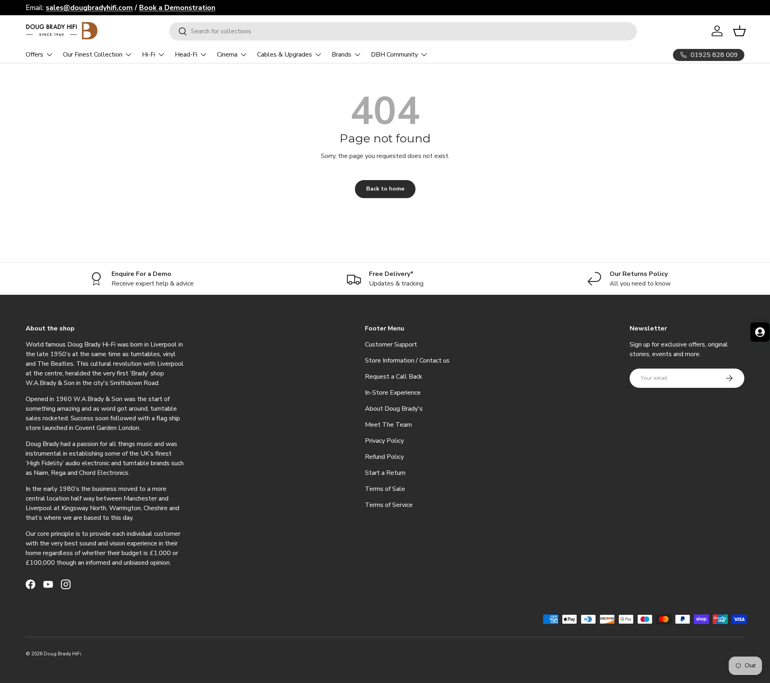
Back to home (385, 189)
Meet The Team (388, 424)
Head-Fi (186, 54)
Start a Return (385, 472)
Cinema (227, 54)
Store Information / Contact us (407, 360)
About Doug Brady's (394, 408)
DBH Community (394, 54)
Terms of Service (389, 505)
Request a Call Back (393, 376)
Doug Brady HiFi (62, 654)
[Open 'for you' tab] (760, 332)
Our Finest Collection (92, 54)
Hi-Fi (148, 54)
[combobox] (403, 31)
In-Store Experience (393, 392)
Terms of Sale (385, 488)
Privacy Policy (384, 440)
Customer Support (391, 344)
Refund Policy (384, 456)
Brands (341, 54)
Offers (34, 54)
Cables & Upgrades (284, 54)
